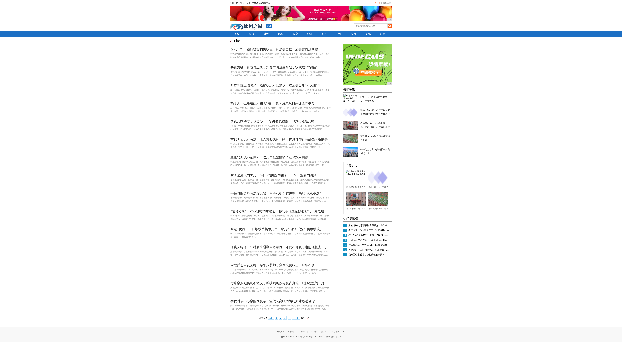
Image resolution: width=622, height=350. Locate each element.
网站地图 (387, 3)
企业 (339, 33)
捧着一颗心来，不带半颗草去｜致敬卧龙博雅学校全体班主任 (375, 114)
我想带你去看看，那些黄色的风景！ (366, 254)
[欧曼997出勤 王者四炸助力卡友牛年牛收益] (350, 101)
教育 (295, 33)
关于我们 (291, 332)
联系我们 (302, 332)
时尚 (382, 33)
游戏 (309, 33)
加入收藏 (376, 3)
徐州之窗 (330, 336)
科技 (324, 33)
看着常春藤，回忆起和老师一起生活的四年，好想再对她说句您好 (375, 127)
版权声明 (324, 332)
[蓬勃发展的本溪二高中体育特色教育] (350, 143)
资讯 (268, 26)
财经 (266, 33)
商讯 (368, 33)
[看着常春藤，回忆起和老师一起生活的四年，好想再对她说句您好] (350, 129)
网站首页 (281, 332)
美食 (353, 33)
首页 (237, 33)
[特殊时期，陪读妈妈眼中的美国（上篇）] (350, 156)
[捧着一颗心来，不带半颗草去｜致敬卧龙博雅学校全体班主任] (350, 116)
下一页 (296, 318)
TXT (343, 332)
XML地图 (313, 332)
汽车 (280, 33)
